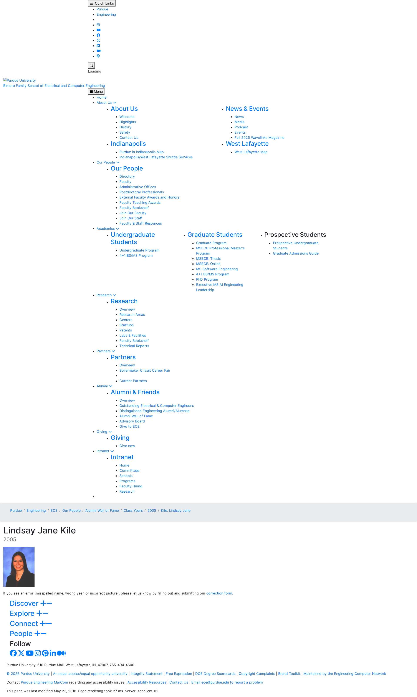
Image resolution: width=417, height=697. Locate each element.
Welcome (126, 116)
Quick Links (103, 3)
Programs (127, 481)
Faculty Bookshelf (134, 207)
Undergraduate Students (133, 238)
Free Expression (179, 673)
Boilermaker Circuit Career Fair (144, 370)
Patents (125, 330)
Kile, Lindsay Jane (175, 510)
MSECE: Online (208, 264)
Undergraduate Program (139, 250)
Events (240, 132)
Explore (23, 613)
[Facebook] (98, 35)
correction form (219, 593)
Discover (25, 603)
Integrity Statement (146, 673)
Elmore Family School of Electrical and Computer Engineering (54, 85)
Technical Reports (134, 346)
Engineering (106, 14)
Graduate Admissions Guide (296, 253)
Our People (106, 162)
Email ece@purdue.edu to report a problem (227, 682)
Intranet (103, 451)
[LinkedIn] (98, 45)
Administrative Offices (137, 187)
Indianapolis (128, 143)
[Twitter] (98, 40)
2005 (151, 510)
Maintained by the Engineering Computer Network (344, 673)
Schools (125, 475)
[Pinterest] (45, 654)
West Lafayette (247, 143)
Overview (127, 309)
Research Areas (132, 314)
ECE (54, 510)
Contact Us (128, 137)
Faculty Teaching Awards (140, 202)
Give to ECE (129, 426)
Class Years (133, 510)
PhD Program (207, 279)
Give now (127, 446)
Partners (104, 351)
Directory (127, 176)
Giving (102, 431)
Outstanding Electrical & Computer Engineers (156, 405)
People (22, 633)
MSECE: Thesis (208, 258)
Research (105, 295)
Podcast (241, 127)
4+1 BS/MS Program (136, 255)
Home (101, 97)
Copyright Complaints (257, 673)
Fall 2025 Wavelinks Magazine (259, 137)
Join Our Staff (130, 218)
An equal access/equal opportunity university (90, 673)
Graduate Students (214, 234)
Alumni (103, 386)
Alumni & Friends (135, 392)
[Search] (91, 65)
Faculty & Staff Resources (140, 223)
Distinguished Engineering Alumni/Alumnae (154, 411)
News (239, 116)
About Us (105, 102)
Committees (129, 470)
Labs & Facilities (132, 335)
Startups (126, 325)
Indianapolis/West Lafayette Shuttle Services (156, 157)
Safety (124, 132)
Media (240, 122)
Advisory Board (132, 421)
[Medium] (99, 51)
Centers (125, 320)
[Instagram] (98, 25)
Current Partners (133, 381)
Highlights (127, 122)
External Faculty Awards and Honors (149, 197)
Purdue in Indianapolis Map (141, 152)
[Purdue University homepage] (19, 80)
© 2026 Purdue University (28, 673)
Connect (25, 623)
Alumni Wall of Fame (136, 416)
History (125, 127)
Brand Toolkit (289, 673)
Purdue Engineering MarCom (44, 682)
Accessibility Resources (146, 682)
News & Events (247, 108)
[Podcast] (98, 56)
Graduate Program (211, 243)
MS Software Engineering (217, 269)
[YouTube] (99, 30)
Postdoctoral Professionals (141, 192)
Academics (106, 228)
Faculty (125, 181)
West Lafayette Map (251, 152)
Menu (98, 91)
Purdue (102, 9)
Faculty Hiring (130, 486)
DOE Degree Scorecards (215, 673)
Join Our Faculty (132, 213)
